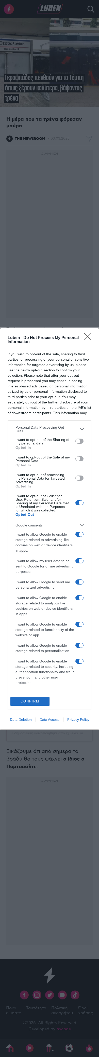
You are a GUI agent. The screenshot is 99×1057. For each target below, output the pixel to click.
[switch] (79, 441)
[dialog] (49, 528)
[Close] (89, 338)
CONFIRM (30, 701)
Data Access (49, 719)
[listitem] (49, 429)
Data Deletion (21, 719)
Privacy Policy (78, 719)
